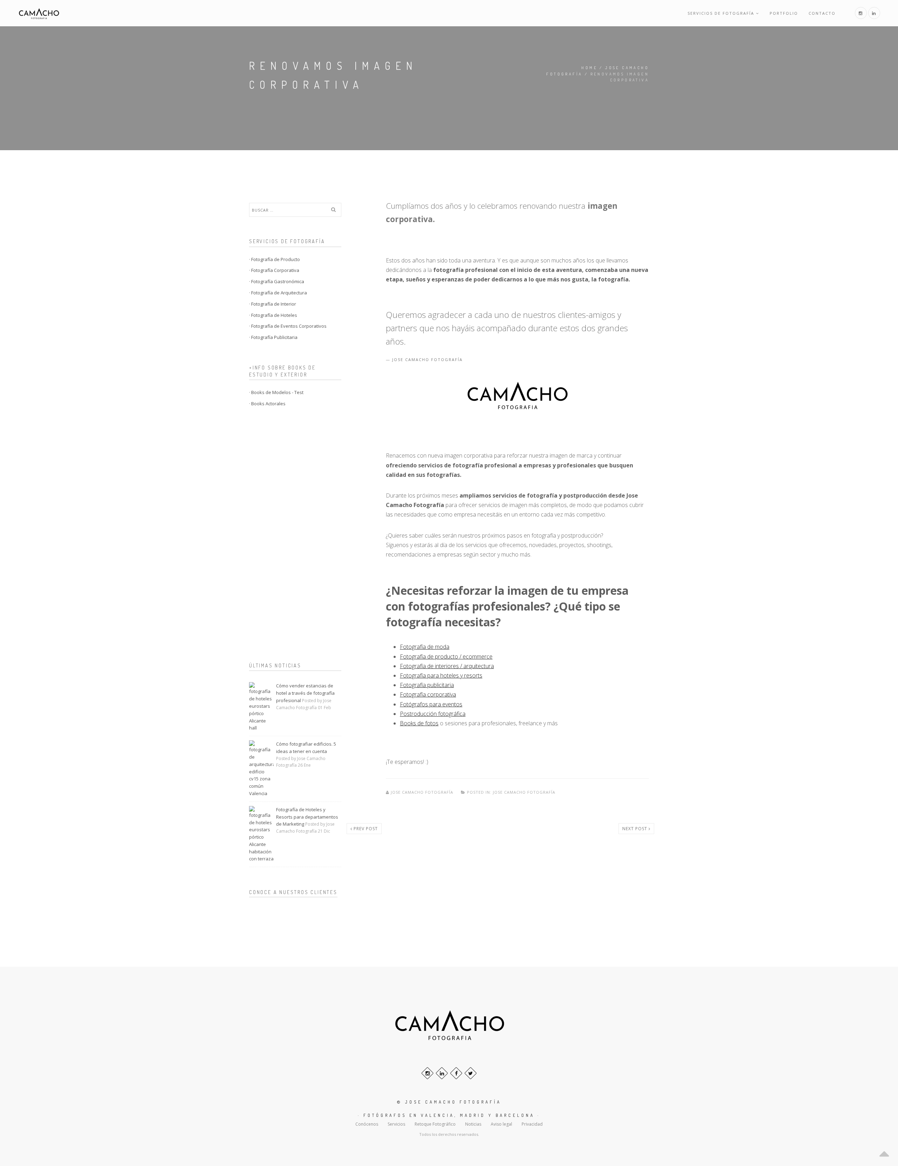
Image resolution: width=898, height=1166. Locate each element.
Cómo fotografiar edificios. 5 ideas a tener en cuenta (306, 747)
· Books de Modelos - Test (276, 392)
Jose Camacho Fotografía (422, 792)
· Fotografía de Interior (272, 304)
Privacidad (532, 1124)
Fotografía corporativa (428, 694)
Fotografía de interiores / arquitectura (447, 666)
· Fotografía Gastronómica (276, 281)
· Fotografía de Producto (274, 259)
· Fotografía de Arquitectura (278, 292)
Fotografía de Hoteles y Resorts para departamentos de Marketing (307, 816)
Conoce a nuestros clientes (293, 892)
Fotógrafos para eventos (431, 704)
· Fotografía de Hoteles (273, 315)
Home (589, 67)
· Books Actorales (267, 403)
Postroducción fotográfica (432, 714)
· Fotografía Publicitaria (273, 337)
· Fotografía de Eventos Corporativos (288, 326)
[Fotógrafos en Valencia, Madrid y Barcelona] (39, 13)
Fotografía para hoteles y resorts (441, 675)
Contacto (822, 13)
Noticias (473, 1124)
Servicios (396, 1124)
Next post (635, 829)
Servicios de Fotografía (721, 13)
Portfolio (784, 13)
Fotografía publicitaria (427, 685)
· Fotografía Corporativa (274, 270)
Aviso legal (501, 1124)
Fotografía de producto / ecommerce (446, 656)
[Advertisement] (295, 536)
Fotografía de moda (424, 647)
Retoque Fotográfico (435, 1124)
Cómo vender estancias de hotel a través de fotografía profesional (305, 693)
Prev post (365, 829)
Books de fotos (419, 723)
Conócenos (366, 1124)
